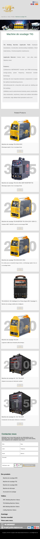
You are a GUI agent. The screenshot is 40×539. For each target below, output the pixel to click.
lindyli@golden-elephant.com (13, 527)
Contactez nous (29, 465)
